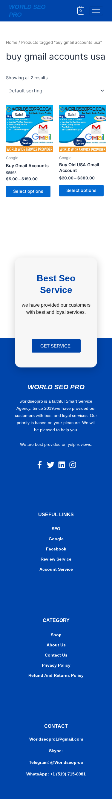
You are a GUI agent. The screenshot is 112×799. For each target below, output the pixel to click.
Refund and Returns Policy (56, 675)
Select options (28, 191)
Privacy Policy (56, 665)
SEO (56, 528)
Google (56, 538)
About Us (56, 645)
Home (11, 42)
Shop (56, 634)
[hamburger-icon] (96, 11)
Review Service (56, 559)
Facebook (56, 549)
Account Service (56, 569)
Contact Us (56, 655)
